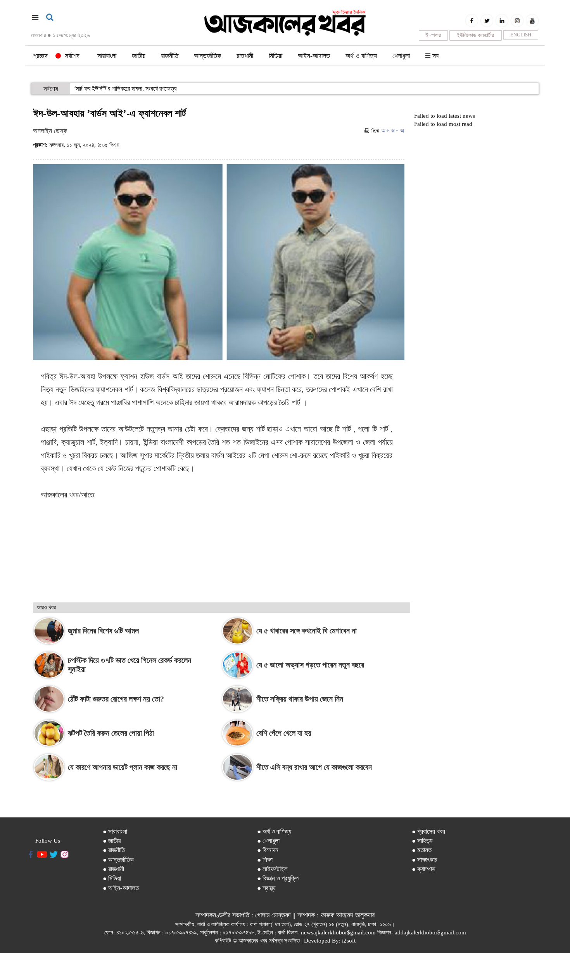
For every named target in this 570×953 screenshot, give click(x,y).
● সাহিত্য (422, 841)
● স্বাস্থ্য (266, 888)
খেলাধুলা (401, 56)
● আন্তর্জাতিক (118, 860)
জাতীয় (138, 56)
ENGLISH (520, 35)
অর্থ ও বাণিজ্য (361, 56)
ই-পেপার (433, 35)
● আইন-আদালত (121, 888)
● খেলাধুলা (268, 841)
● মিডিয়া (112, 878)
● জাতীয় (112, 841)
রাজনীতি (169, 56)
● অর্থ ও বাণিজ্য (274, 831)
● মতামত (422, 850)
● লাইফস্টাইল (272, 869)
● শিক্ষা (265, 860)
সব (434, 56)
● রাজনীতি (114, 850)
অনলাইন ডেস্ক (50, 131)
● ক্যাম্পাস (423, 869)
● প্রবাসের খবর (428, 831)
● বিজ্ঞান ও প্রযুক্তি (278, 878)
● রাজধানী (113, 869)
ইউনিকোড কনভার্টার (475, 35)
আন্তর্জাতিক (207, 56)
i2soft (349, 941)
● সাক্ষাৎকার (424, 860)
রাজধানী (245, 56)
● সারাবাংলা (115, 831)
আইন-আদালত (314, 56)
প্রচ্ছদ (40, 56)
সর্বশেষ (70, 56)
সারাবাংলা (106, 56)
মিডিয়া (275, 56)
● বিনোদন (267, 850)
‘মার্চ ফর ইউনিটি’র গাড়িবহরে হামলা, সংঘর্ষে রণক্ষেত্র (125, 88)
